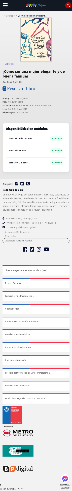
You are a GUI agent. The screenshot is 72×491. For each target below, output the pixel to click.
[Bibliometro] (36, 5)
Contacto (10, 236)
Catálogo (10, 15)
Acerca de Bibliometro (17, 232)
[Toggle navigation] (5, 5)
